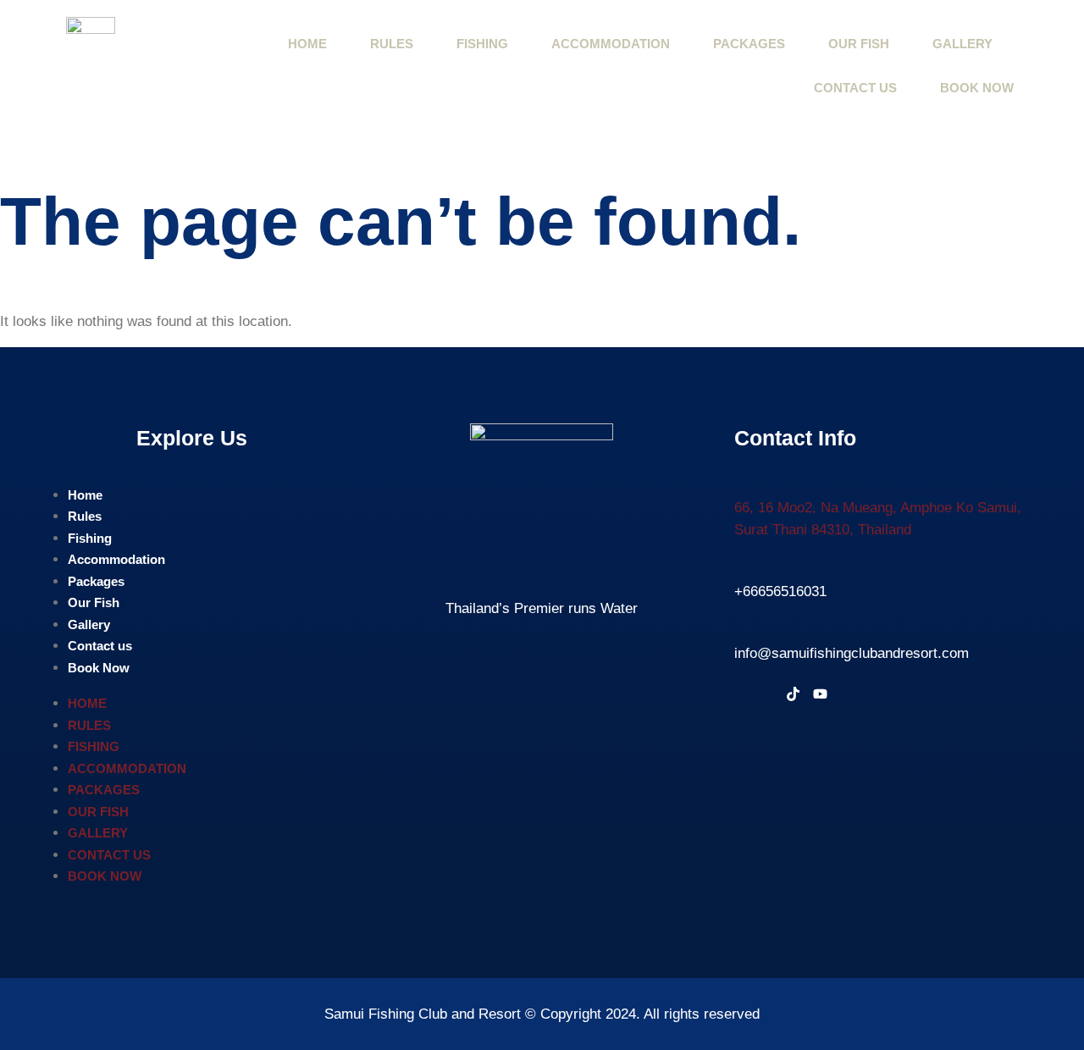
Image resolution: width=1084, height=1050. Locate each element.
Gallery (962, 43)
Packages (749, 43)
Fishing (482, 43)
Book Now (977, 87)
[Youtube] (820, 696)
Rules (391, 43)
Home (307, 43)
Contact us (855, 87)
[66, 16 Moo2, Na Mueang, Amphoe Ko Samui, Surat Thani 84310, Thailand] (744, 480)
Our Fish (858, 43)
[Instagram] (767, 696)
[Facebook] (743, 696)
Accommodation (610, 43)
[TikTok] (793, 696)
